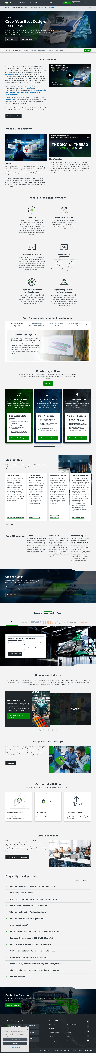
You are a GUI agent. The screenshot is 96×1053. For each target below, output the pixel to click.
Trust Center (63, 1050)
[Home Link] (6, 18)
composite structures (29, 92)
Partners (69, 1032)
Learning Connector (54, 1032)
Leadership (52, 1041)
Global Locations (71, 1041)
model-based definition (13, 74)
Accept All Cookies (15, 1039)
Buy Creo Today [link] (27, 39)
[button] (12, 524)
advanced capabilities (26, 88)
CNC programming (40, 90)
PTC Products (11, 17)
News (68, 1028)
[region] (15, 1039)
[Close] (27, 1029)
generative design (11, 94)
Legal (56, 1050)
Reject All (15, 1043)
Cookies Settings (88, 1050)
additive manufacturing (13, 92)
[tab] (17, 325)
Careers (51, 1036)
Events (68, 1036)
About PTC (52, 1024)
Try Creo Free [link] (11, 39)
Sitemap (80, 1050)
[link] (87, 50)
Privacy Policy (72, 1050)
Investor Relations (72, 1024)
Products (51, 1028)
